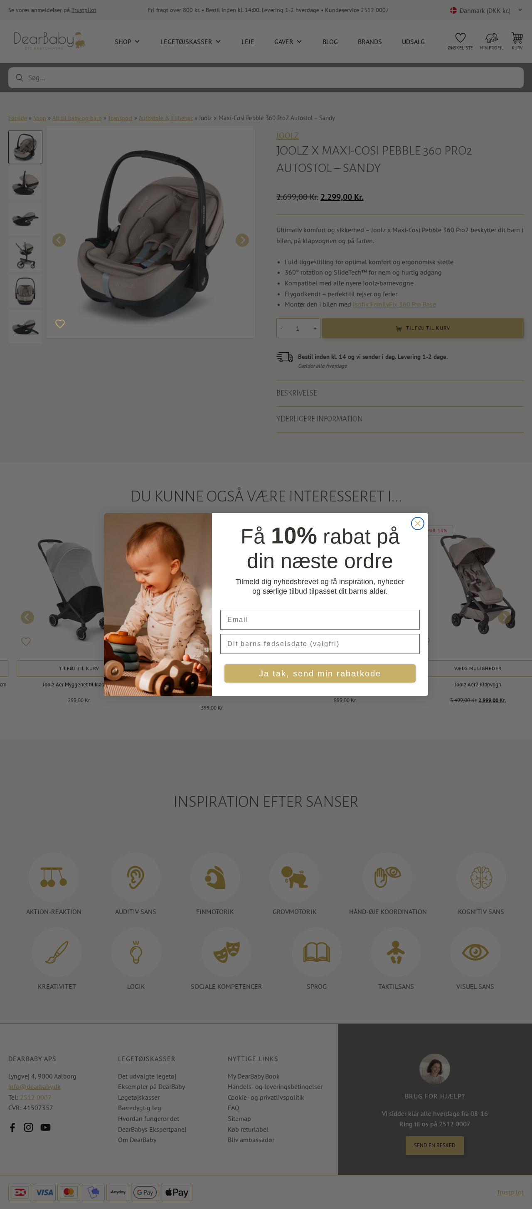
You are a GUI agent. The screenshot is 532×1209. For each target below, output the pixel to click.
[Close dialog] (417, 523)
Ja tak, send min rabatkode (320, 673)
